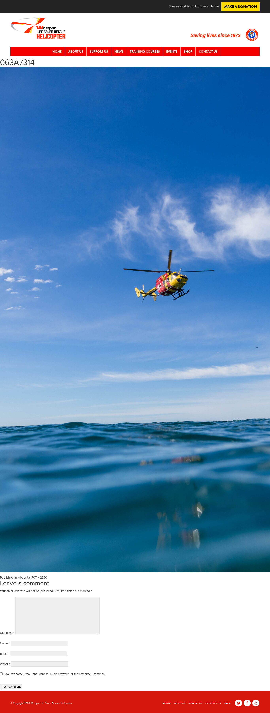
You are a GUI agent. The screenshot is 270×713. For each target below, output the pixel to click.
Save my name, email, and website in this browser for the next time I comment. (55, 674)
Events (171, 51)
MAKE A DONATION (240, 6)
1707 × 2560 (39, 578)
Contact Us (208, 51)
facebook (247, 703)
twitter (238, 703)
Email (4, 653)
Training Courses (145, 51)
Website (5, 664)
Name (5, 643)
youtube (256, 703)
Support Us (99, 51)
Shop (188, 51)
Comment (7, 633)
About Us (75, 51)
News (119, 51)
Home (57, 51)
